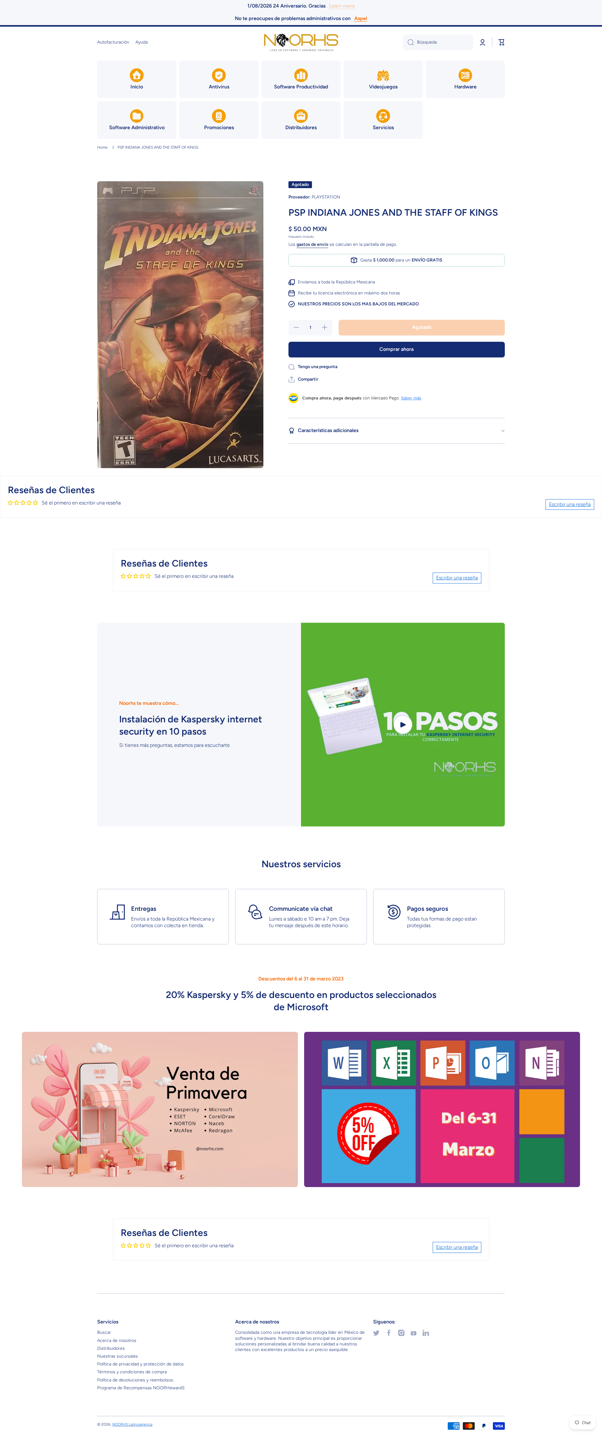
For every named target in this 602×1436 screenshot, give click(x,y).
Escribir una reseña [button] (570, 504)
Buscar (104, 1332)
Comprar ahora (396, 349)
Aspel (360, 18)
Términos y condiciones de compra (132, 1372)
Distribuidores (111, 1348)
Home (102, 147)
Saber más (411, 398)
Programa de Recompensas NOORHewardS (141, 1388)
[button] (502, 42)
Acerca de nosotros (116, 1340)
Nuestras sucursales (117, 1356)
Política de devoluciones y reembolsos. (135, 1380)
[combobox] (438, 42)
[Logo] (301, 42)
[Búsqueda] (408, 42)
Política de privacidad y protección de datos (140, 1364)
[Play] (403, 724)
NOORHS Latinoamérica (132, 1424)
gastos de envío (312, 244)
